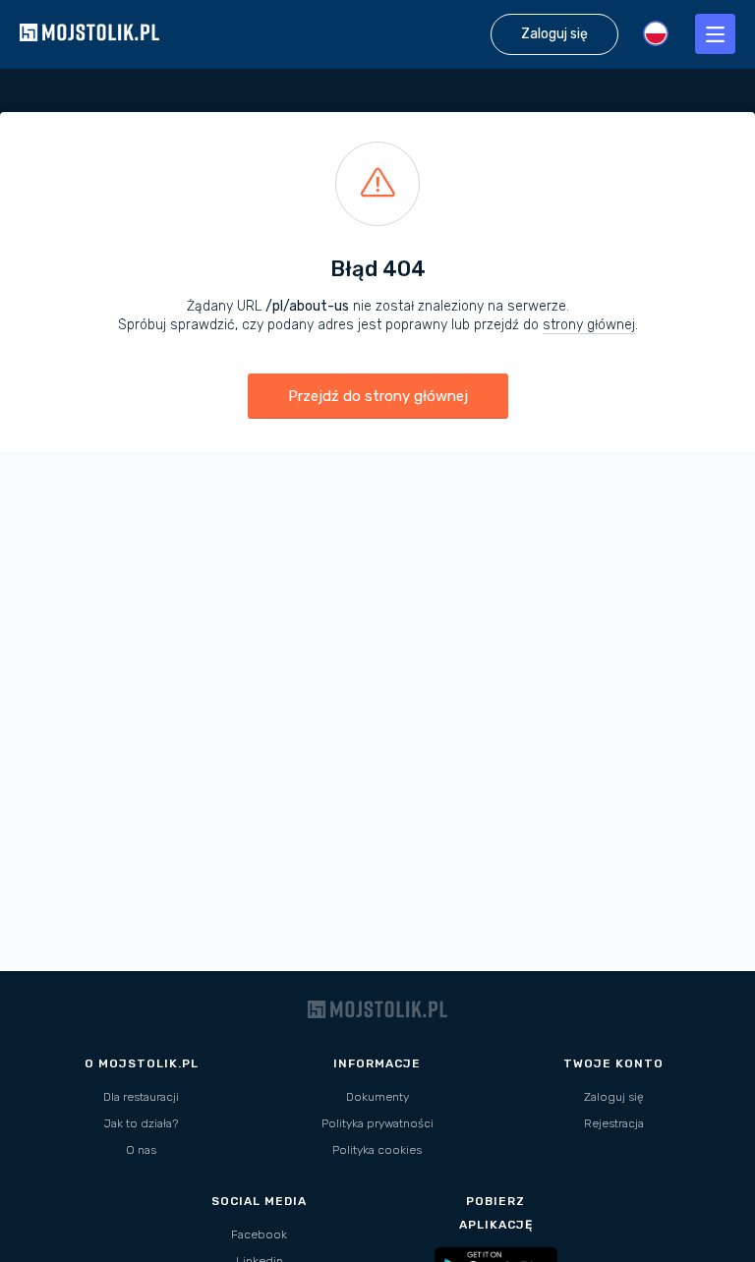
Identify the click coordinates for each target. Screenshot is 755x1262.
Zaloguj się (614, 1097)
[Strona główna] (89, 58)
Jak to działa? (141, 1123)
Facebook (259, 1234)
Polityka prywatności (377, 1123)
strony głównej (589, 324)
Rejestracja (614, 1123)
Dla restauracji (141, 1097)
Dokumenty (377, 1097)
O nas (141, 1150)
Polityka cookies (377, 1150)
